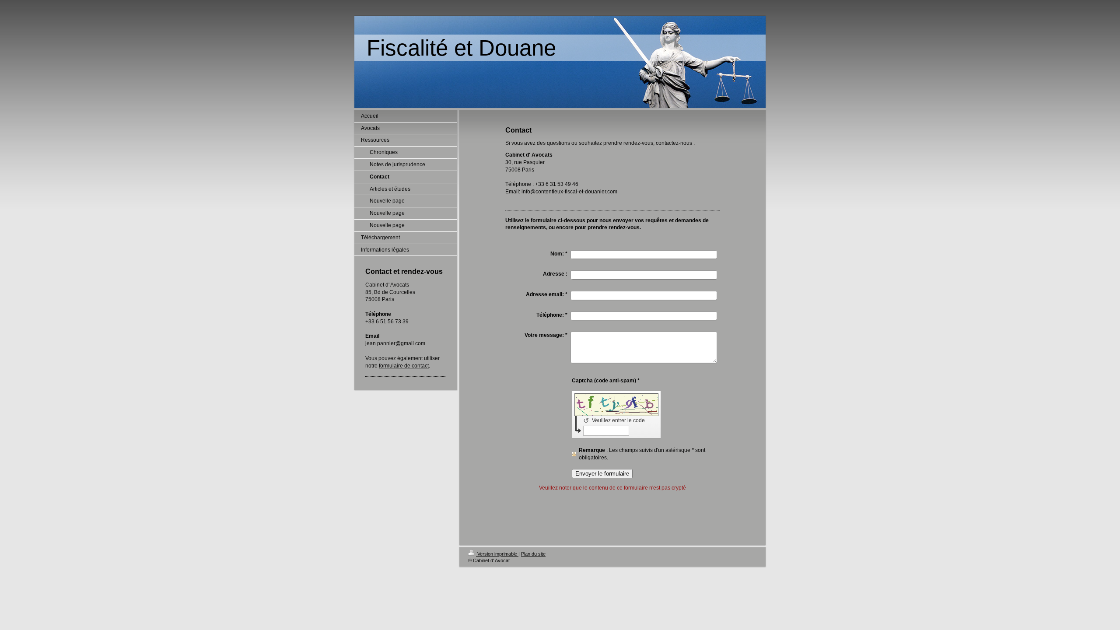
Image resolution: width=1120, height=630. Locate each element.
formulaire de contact (404, 366)
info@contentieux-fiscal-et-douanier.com (569, 192)
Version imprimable (497, 553)
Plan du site (533, 553)
